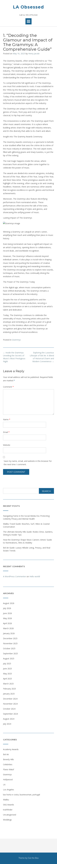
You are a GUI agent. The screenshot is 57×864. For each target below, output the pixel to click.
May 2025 (7, 673)
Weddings (7, 819)
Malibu (6, 799)
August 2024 (8, 718)
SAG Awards (8, 804)
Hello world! (34, 576)
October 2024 (9, 708)
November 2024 (10, 703)
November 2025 (10, 643)
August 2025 (8, 658)
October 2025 (9, 648)
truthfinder (7, 809)
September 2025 (10, 653)
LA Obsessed (28, 7)
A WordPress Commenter (14, 576)
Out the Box (33, 858)
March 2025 (8, 683)
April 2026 (7, 623)
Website (6, 445)
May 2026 (7, 618)
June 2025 (7, 668)
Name (6, 419)
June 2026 (7, 613)
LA (4, 784)
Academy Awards (11, 749)
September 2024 (10, 713)
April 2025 (7, 678)
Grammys (16, 339)
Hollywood (8, 779)
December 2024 (10, 698)
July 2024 (7, 723)
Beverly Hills (8, 759)
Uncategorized (9, 814)
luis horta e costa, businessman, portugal (21, 794)
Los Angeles (8, 789)
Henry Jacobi (33, 53)
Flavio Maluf (8, 769)
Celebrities (7, 764)
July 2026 (7, 608)
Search (46, 491)
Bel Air (6, 754)
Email (6, 432)
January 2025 (9, 693)
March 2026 (8, 628)
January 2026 (9, 633)
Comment (8, 386)
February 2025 (9, 688)
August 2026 (8, 603)
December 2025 (10, 638)
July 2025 (7, 663)
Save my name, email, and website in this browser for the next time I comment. (28, 463)
